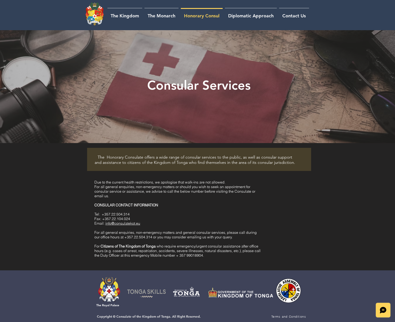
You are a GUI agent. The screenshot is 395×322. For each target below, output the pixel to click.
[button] (289, 316)
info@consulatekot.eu (122, 223)
